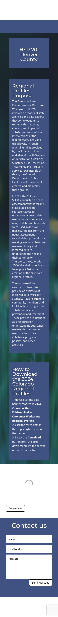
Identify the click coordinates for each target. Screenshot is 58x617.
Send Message (40, 582)
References (15, 508)
